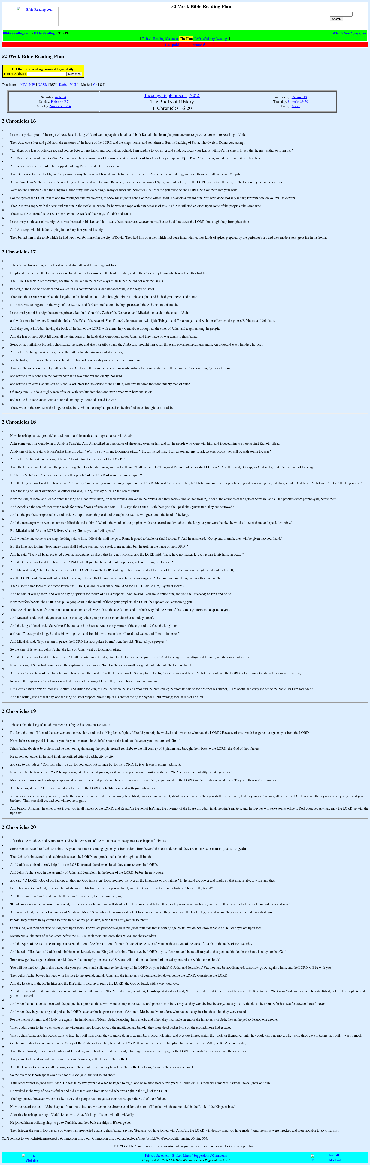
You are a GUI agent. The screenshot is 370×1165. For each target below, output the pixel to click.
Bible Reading (44, 33)
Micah (296, 106)
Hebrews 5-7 (60, 101)
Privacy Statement (157, 1155)
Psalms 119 (299, 97)
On (95, 84)
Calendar (172, 38)
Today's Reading (153, 38)
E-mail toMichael (335, 1157)
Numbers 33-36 (60, 106)
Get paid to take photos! (185, 44)
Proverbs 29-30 (298, 101)
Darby (63, 84)
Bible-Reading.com (16, 33)
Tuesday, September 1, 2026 (172, 95)
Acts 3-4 (60, 97)
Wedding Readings (215, 38)
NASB (42, 84)
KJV (23, 84)
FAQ (197, 38)
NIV (32, 84)
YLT (73, 84)
